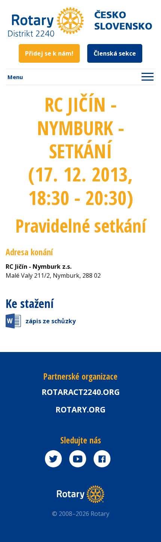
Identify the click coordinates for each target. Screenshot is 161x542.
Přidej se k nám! (49, 53)
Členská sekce (115, 53)
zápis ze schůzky (50, 321)
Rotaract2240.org (81, 392)
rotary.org (80, 409)
